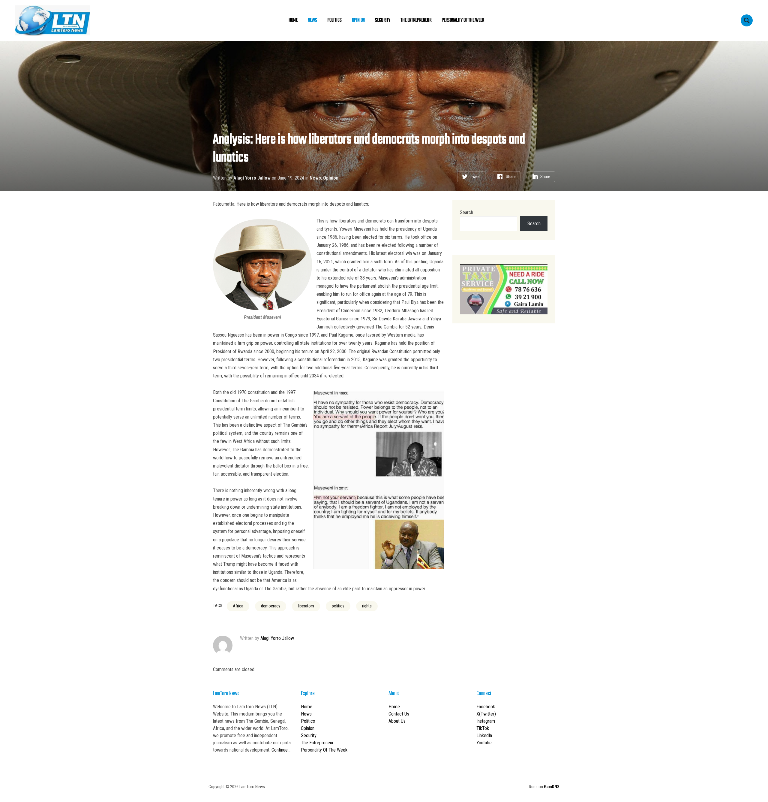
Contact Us (398, 714)
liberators (306, 606)
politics (338, 606)
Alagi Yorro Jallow (252, 178)
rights (367, 606)
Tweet (475, 176)
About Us (397, 721)
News (312, 20)
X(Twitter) (486, 714)
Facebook (485, 707)
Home (293, 20)
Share (511, 176)
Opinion (358, 20)
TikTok (482, 728)
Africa (238, 606)
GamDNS (552, 786)
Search (466, 212)
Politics (334, 20)
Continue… (281, 750)
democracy (270, 606)
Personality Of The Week (463, 20)
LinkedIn (484, 735)
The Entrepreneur (415, 20)
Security (382, 20)
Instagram (485, 721)
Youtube (484, 743)
